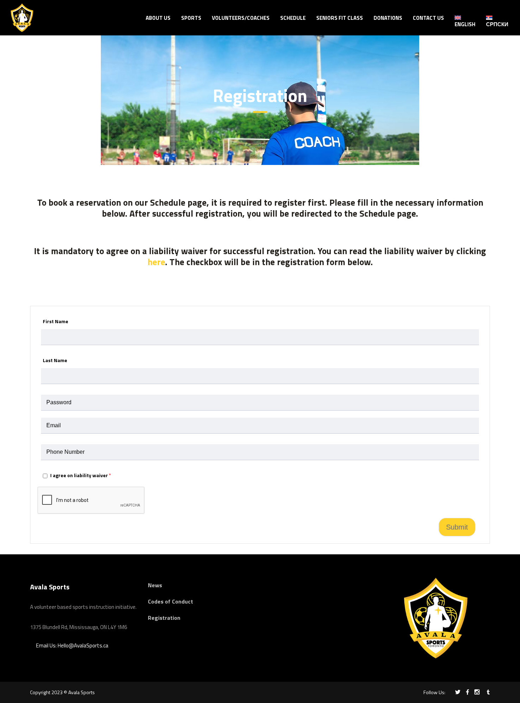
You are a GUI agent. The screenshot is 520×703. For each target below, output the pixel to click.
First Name (55, 321)
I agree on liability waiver (80, 475)
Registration (164, 617)
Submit (457, 527)
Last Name (55, 360)
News (155, 585)
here (156, 262)
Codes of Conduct (170, 601)
